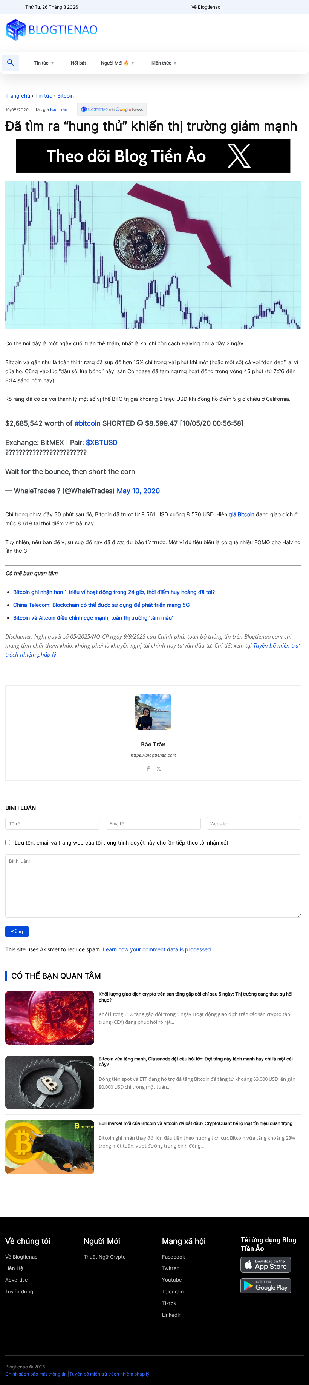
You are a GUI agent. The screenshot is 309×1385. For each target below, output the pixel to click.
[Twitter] (77, 666)
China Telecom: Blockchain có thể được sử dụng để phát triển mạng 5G (101, 605)
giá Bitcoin (240, 514)
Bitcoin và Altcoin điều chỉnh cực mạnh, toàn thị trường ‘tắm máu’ (93, 617)
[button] (10, 63)
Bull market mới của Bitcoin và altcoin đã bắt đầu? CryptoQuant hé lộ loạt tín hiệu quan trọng (195, 1123)
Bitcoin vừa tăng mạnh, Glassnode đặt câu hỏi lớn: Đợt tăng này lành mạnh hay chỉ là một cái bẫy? (196, 1062)
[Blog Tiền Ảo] (51, 29)
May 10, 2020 (138, 491)
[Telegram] (94, 666)
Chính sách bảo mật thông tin (36, 1374)
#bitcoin (88, 423)
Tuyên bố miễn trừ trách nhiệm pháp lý (109, 1374)
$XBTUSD (102, 442)
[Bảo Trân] (153, 712)
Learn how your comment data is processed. (158, 949)
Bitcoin (65, 95)
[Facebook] (60, 666)
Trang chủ (17, 95)
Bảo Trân (58, 110)
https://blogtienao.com (153, 755)
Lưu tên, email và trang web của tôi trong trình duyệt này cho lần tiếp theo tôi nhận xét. (122, 842)
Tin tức (43, 95)
